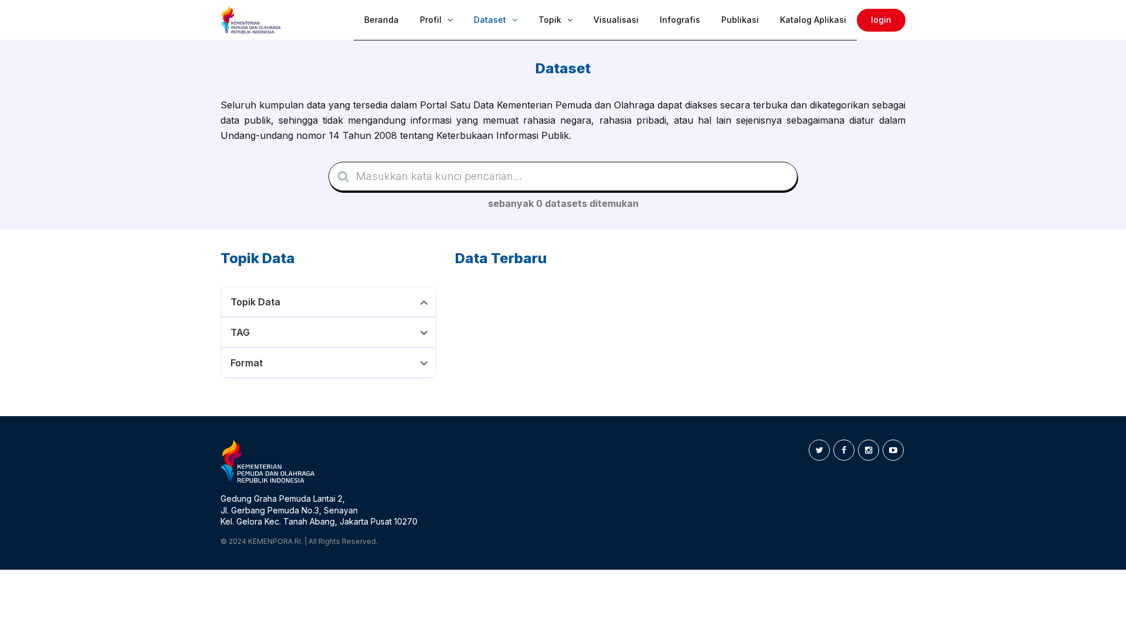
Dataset (490, 20)
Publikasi (740, 20)
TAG (240, 332)
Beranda (381, 20)
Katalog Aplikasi (813, 20)
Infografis (680, 20)
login (881, 20)
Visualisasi (616, 20)
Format (246, 363)
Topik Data (255, 302)
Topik (549, 20)
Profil (431, 20)
